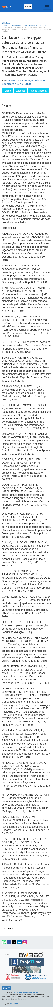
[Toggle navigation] (47, 7)
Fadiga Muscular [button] (38, 90)
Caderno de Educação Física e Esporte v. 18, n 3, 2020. (26, 25)
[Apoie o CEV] (26, 969)
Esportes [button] (20, 90)
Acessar (10, 928)
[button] (4, 942)
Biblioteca (6, 23)
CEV (5, 987)
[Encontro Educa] (36, 976)
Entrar (28, 6)
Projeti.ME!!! (14, 1003)
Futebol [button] (7, 90)
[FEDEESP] (13, 976)
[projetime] (26, 961)
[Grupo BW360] (31, 954)
